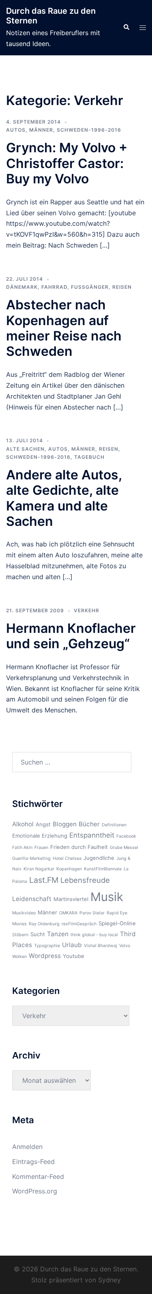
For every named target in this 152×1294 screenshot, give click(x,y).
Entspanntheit (91, 835)
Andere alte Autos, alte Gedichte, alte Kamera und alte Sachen (64, 498)
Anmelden (27, 1147)
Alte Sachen (25, 449)
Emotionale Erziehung (39, 835)
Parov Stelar (92, 913)
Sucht (37, 934)
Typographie (47, 945)
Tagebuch (89, 457)
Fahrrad (54, 287)
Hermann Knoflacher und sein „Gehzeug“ (71, 635)
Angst (43, 824)
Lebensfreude (85, 880)
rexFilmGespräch (79, 923)
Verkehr (86, 610)
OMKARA (68, 913)
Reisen (122, 287)
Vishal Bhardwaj (100, 945)
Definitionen (114, 825)
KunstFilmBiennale (103, 869)
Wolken (19, 956)
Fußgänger (90, 287)
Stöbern (20, 934)
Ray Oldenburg (44, 923)
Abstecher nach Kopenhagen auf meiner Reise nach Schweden (64, 328)
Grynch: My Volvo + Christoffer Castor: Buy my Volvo (67, 163)
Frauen (41, 847)
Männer (41, 130)
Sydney (109, 1280)
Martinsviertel (71, 899)
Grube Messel (124, 847)
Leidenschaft (31, 899)
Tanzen (58, 934)
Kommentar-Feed (38, 1176)
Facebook (126, 836)
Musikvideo (24, 913)
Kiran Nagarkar (39, 869)
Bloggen (65, 824)
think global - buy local (94, 934)
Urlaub (72, 945)
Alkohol (23, 824)
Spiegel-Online (117, 923)
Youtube (73, 956)
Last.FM (43, 880)
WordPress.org (34, 1191)
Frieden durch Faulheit (79, 847)
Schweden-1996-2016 (89, 130)
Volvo (124, 945)
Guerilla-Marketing (31, 858)
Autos (16, 130)
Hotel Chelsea (67, 858)
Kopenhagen (69, 869)
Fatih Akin (22, 847)
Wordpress (45, 956)
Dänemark (22, 287)
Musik (106, 897)
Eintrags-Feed (33, 1161)
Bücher (89, 824)
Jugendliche (98, 858)
